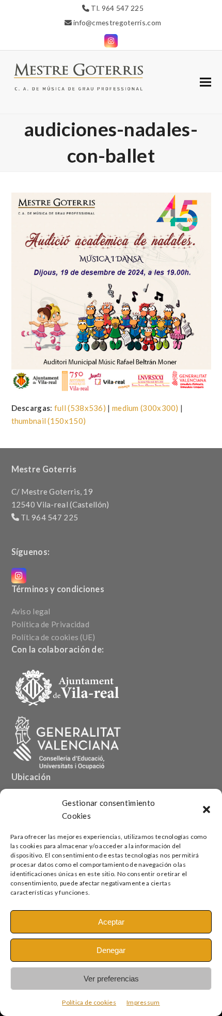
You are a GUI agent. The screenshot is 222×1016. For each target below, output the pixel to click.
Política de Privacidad (50, 624)
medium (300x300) (145, 407)
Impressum (143, 1002)
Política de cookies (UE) (53, 637)
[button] (206, 809)
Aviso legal (31, 611)
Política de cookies (89, 1002)
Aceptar (111, 921)
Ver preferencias (111, 978)
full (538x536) (80, 407)
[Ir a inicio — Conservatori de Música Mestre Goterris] (78, 76)
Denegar (111, 950)
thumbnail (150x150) (48, 420)
